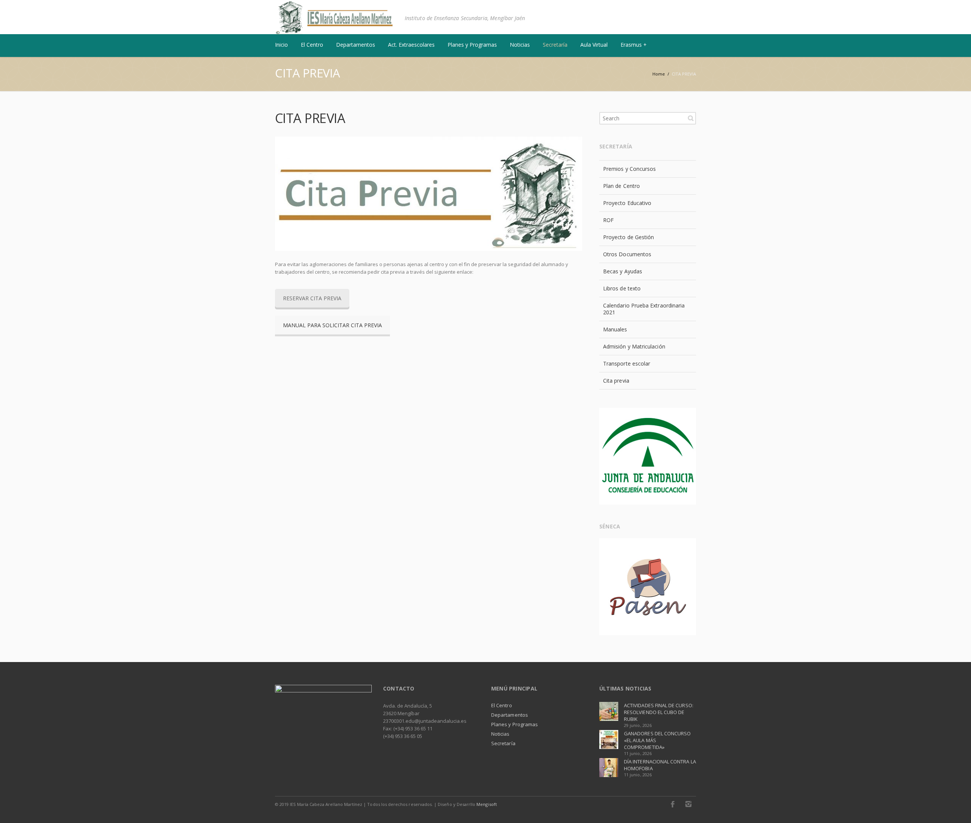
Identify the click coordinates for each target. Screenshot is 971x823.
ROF (608, 220)
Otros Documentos (627, 254)
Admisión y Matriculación (634, 346)
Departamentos (509, 714)
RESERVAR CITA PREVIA (312, 298)
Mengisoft (486, 804)
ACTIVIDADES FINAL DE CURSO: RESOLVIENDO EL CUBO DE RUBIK (658, 712)
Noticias (500, 733)
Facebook (672, 804)
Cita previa (616, 380)
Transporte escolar (626, 363)
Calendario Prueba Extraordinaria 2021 (644, 309)
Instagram (688, 804)
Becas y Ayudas (622, 271)
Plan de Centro (621, 185)
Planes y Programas (514, 724)
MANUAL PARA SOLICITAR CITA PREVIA (332, 325)
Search (690, 118)
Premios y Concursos (629, 168)
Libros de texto (622, 288)
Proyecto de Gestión (628, 237)
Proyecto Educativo (627, 203)
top (955, 807)
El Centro (501, 705)
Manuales (615, 329)
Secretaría (503, 743)
